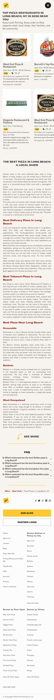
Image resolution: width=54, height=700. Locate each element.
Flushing (30, 597)
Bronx (29, 551)
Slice (7, 491)
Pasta (29, 650)
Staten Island (32, 556)
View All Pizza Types (11, 677)
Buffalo (30, 561)
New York (17, 491)
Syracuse (30, 586)
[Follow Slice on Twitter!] (39, 501)
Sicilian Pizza (8, 619)
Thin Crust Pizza (9, 660)
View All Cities (33, 603)
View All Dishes (33, 677)
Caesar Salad (32, 614)
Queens (30, 566)
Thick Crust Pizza (10, 670)
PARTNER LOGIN (27, 522)
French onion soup (34, 640)
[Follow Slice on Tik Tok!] (43, 501)
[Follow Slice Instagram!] (50, 501)
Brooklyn (30, 546)
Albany (30, 581)
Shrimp (30, 660)
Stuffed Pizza (8, 665)
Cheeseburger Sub (34, 625)
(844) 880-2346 (9, 687)
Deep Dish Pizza (9, 630)
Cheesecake (32, 619)
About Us (6, 538)
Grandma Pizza (9, 655)
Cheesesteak (32, 630)
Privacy (6, 581)
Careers (6, 543)
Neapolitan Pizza (9, 645)
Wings (29, 670)
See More (31, 436)
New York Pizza (9, 614)
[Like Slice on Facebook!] (35, 501)
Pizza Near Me (8, 553)
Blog (5, 548)
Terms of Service (9, 586)
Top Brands (7, 566)
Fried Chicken (32, 645)
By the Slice (7, 635)
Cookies (30, 635)
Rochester (31, 571)
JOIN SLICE (27, 513)
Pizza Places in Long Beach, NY (36, 491)
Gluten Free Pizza (10, 640)
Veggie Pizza (8, 625)
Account (6, 576)
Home (5, 533)
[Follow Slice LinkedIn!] (46, 501)
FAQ (4, 571)
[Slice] (6, 5)
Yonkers (30, 576)
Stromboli (31, 665)
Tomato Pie (7, 650)
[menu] (48, 5)
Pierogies (30, 655)
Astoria (30, 592)
